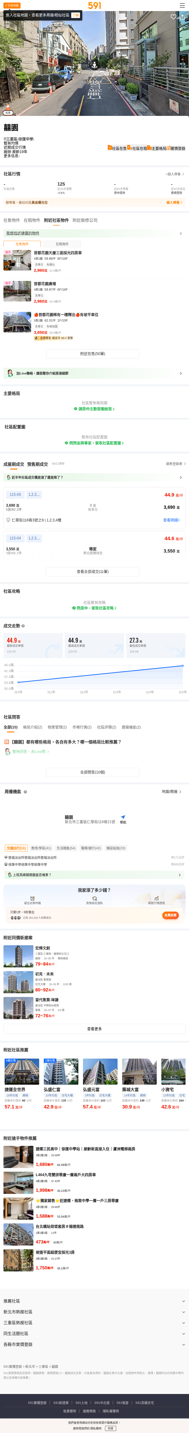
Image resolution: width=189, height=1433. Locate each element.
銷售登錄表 (174, 464)
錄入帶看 (173, 202)
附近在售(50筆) (92, 354)
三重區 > (44, 1366)
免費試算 (171, 915)
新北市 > (31, 1366)
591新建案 (61, 1403)
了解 (75, 15)
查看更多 (94, 1029)
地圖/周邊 (170, 792)
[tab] (22, 244)
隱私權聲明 (111, 1411)
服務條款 (89, 1411)
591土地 (82, 1403)
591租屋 (123, 1403)
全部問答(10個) (92, 772)
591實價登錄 (37, 1403)
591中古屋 (102, 1403)
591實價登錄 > (14, 1366)
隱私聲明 (95, 1428)
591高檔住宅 (145, 1403)
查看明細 (170, 520)
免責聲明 (69, 1411)
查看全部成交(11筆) (93, 572)
